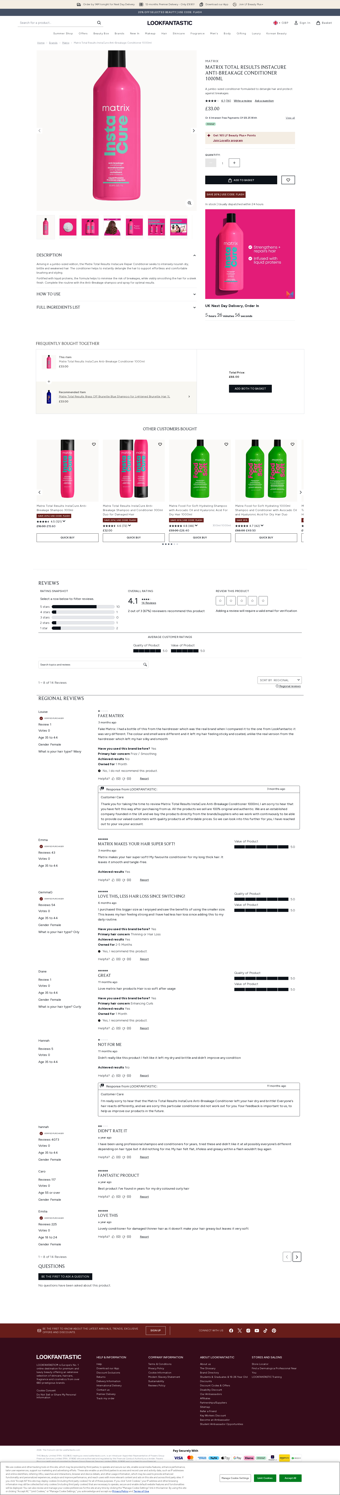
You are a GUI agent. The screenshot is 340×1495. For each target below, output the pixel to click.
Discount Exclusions (108, 1372)
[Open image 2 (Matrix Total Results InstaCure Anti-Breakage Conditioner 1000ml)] (68, 227)
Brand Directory (209, 1372)
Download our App (108, 1368)
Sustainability (156, 1381)
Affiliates (205, 1398)
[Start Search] (99, 23)
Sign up (155, 1330)
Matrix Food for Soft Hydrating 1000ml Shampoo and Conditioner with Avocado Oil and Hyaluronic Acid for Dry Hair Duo (266, 510)
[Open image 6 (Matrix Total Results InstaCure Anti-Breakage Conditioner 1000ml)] (156, 227)
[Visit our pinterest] (274, 1330)
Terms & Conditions (160, 1364)
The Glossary (207, 1368)
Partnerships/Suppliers (213, 1402)
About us (205, 1364)
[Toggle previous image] (39, 130)
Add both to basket (250, 388)
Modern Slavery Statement (164, 1376)
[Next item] (301, 492)
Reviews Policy (156, 1385)
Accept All (290, 1478)
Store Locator (260, 1364)
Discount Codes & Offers (215, 1385)
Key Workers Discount (213, 1415)
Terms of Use (141, 1491)
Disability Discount (211, 1389)
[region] (170, 1478)
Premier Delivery (106, 1394)
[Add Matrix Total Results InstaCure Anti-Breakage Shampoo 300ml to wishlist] (94, 444)
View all (290, 117)
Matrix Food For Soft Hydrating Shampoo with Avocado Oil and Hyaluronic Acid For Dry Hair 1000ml (198, 510)
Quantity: (213, 155)
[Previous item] (39, 492)
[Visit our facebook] (231, 1330)
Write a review (243, 100)
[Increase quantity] (234, 163)
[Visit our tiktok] (265, 1330)
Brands (53, 42)
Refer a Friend (208, 1411)
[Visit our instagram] (248, 1330)
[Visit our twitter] (239, 1330)
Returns (101, 1376)
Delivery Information (109, 1381)
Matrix (65, 42)
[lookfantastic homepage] (170, 23)
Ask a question (264, 100)
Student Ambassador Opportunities (221, 1424)
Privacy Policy (156, 1368)
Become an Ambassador (215, 1419)
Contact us (103, 1389)
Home (41, 42)
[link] (302, 22)
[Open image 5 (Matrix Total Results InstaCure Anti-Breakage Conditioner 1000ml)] (134, 227)
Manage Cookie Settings (235, 1478)
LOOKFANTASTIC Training (267, 1376)
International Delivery (109, 1385)
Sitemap (205, 1407)
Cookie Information (160, 1372)
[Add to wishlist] (288, 180)
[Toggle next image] (194, 130)
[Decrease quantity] (210, 163)
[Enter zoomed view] (189, 203)
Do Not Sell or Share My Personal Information (56, 1396)
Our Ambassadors (211, 1394)
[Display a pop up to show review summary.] (64, 521)
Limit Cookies (265, 1478)
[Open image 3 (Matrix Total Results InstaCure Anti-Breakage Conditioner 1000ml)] (90, 227)
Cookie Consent (46, 1390)
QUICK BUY (68, 537)
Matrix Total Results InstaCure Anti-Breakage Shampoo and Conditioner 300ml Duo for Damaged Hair (133, 510)
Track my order (106, 1398)
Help (99, 1364)
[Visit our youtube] (257, 1330)
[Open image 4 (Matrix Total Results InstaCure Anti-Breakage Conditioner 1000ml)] (112, 227)
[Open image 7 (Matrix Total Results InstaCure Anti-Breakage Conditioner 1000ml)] (179, 227)
